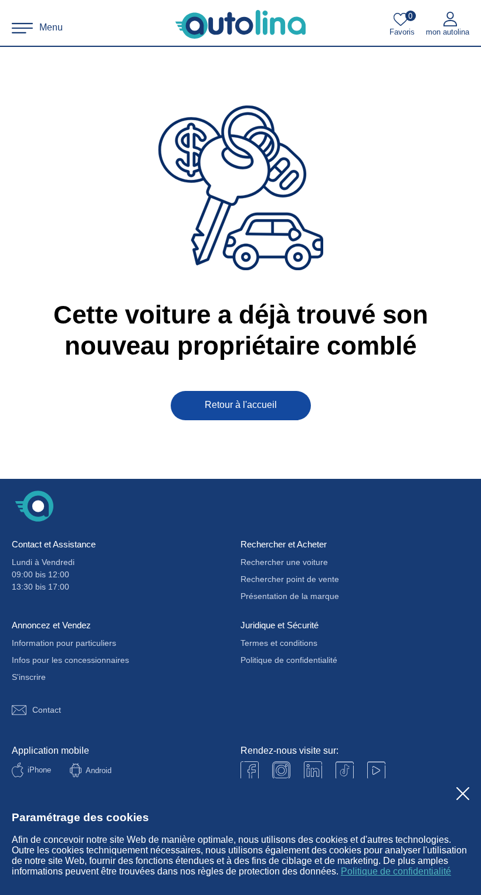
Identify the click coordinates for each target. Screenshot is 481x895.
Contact (46, 709)
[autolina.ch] (240, 25)
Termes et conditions (278, 643)
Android (98, 770)
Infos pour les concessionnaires (70, 660)
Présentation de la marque (289, 596)
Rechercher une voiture (284, 562)
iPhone (39, 769)
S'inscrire (29, 677)
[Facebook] (249, 770)
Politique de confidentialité (396, 871)
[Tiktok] (345, 770)
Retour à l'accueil (241, 405)
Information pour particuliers (64, 643)
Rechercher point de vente (289, 579)
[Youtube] (281, 770)
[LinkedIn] (313, 770)
